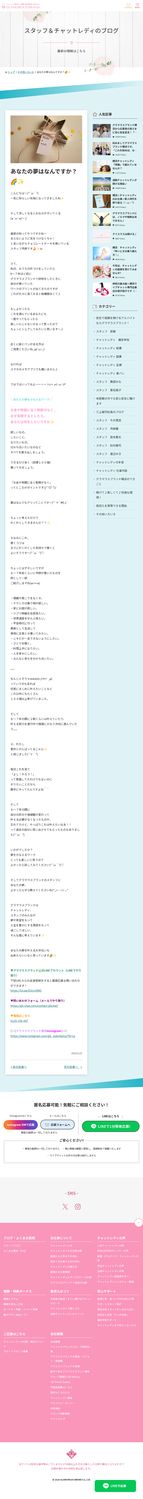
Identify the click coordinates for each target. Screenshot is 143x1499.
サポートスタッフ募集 (15, 1351)
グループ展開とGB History (65, 1376)
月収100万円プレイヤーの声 (112, 1250)
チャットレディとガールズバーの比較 (71, 1277)
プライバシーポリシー (62, 1403)
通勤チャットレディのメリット (67, 1314)
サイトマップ (57, 1419)
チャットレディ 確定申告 (112, 340)
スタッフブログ (12, 1245)
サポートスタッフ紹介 (109, 1304)
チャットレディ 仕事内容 (111, 470)
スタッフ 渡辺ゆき (108, 454)
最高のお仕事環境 (60, 1272)
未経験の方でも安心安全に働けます (115, 400)
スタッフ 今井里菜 (108, 420)
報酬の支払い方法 (13, 1304)
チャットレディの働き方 (63, 1266)
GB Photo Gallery (60, 1382)
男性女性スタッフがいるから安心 (115, 1309)
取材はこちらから (60, 1392)
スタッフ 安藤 (106, 331)
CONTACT (129, 7)
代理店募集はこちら (61, 1387)
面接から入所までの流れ (63, 1256)
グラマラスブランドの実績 (65, 1366)
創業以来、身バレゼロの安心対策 (115, 1299)
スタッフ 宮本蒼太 (108, 437)
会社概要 (55, 1341)
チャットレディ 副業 (109, 356)
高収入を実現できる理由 (111, 506)
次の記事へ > (73, 1067)
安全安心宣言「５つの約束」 (113, 1314)
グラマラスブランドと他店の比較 (68, 1282)
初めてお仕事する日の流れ (65, 1261)
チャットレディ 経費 (109, 348)
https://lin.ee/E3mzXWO (26, 990)
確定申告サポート (107, 1320)
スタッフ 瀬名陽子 (108, 390)
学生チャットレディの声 (110, 1266)
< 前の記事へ (18, 1067)
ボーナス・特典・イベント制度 (20, 1309)
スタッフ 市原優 (107, 428)
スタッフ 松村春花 (108, 445)
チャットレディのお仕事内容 (66, 1250)
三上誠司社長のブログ (110, 412)
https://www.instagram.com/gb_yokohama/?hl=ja (42, 1036)
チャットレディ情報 (61, 1398)
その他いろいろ (106, 514)
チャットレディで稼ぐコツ (65, 1308)
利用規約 (55, 1408)
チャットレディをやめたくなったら (116, 1325)
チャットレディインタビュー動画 (115, 1281)
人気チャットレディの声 (110, 1245)
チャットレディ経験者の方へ (113, 1276)
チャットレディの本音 (110, 462)
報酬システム (10, 1299)
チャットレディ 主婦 (109, 365)
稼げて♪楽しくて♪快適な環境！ (114, 494)
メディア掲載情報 (60, 1413)
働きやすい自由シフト (15, 1314)
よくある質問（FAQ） (15, 1250)
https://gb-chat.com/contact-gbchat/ (34, 1006)
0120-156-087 (19, 1021)
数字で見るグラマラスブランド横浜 (69, 1371)
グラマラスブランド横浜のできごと (115, 481)
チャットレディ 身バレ (110, 373)
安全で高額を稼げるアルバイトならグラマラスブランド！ (115, 320)
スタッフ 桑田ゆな (108, 381)
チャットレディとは (61, 1245)
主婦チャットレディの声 (110, 1271)
